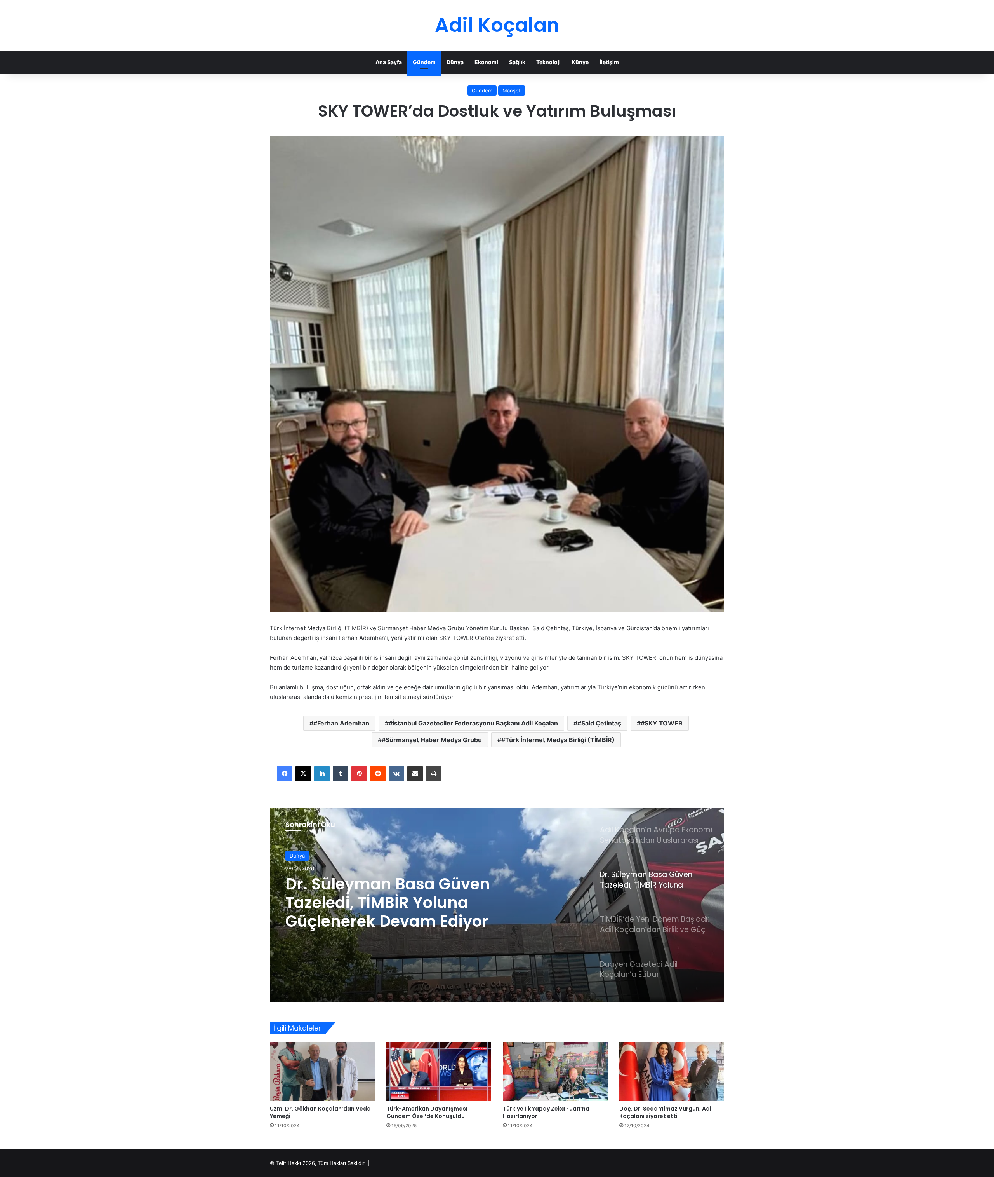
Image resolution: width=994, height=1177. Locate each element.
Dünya (455, 62)
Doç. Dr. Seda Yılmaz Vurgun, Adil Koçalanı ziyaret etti (666, 1112)
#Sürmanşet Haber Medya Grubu (432, 740)
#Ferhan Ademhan (341, 723)
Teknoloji (548, 62)
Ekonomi (486, 62)
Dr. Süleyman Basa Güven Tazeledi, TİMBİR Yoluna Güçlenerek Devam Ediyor (387, 903)
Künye (580, 62)
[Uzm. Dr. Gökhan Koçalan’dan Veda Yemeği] (322, 1071)
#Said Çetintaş (599, 723)
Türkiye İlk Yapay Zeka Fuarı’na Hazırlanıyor (546, 1112)
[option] (497, 905)
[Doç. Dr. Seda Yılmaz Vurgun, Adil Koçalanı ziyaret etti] (671, 1071)
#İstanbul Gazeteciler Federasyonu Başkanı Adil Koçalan (473, 723)
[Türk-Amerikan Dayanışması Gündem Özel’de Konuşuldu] (438, 1071)
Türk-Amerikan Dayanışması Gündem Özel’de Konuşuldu (426, 1112)
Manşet (511, 90)
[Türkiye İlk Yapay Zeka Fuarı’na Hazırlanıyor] (555, 1071)
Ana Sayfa (388, 62)
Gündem (424, 62)
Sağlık (517, 62)
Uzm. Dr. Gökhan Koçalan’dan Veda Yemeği (320, 1112)
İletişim (609, 62)
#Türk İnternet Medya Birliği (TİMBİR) (558, 740)
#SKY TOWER (662, 723)
